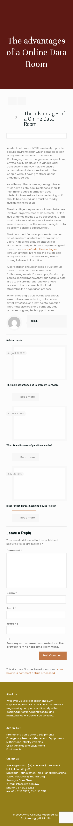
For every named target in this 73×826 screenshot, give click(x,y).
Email (11, 608)
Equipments (13, 749)
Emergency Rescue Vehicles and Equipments (35, 738)
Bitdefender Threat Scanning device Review (31, 506)
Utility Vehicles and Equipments (26, 746)
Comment (14, 550)
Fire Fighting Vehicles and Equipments (30, 734)
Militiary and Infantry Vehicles (24, 742)
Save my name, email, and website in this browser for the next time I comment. (35, 645)
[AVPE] (36, 8)
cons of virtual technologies (39, 249)
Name (11, 593)
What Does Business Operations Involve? (29, 445)
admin (34, 321)
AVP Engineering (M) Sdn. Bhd (40, 816)
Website (12, 624)
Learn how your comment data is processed (34, 671)
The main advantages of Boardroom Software (32, 385)
